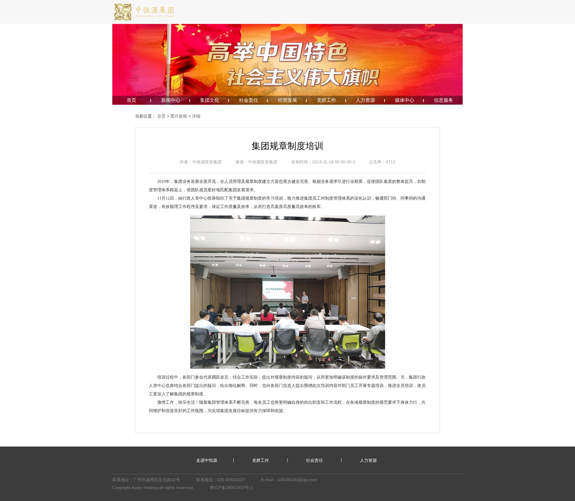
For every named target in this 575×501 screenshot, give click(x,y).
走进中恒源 (206, 460)
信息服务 (443, 100)
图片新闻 (178, 116)
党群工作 (326, 100)
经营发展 (287, 100)
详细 (196, 116)
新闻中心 (170, 100)
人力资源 (365, 100)
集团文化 (209, 100)
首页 (131, 100)
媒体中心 (404, 100)
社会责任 (248, 100)
